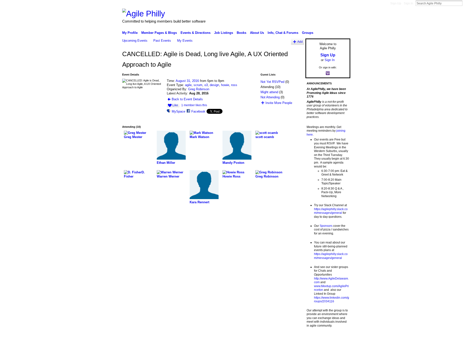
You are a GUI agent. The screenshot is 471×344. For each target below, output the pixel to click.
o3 (206, 85)
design (214, 85)
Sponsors (326, 226)
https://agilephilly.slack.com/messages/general (331, 211)
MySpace (178, 111)
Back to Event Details (187, 99)
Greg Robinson (198, 89)
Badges (294, 338)
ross (234, 85)
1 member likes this (194, 105)
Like (175, 105)
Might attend (269, 92)
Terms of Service (339, 338)
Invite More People (278, 103)
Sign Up (395, 3)
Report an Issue (314, 338)
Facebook (198, 111)
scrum (198, 85)
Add (300, 41)
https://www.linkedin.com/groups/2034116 (331, 299)
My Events (185, 40)
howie (225, 85)
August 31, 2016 (187, 81)
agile (188, 85)
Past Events (162, 40)
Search (466, 3)
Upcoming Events (134, 40)
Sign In (408, 3)
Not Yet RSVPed (272, 82)
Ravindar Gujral (159, 338)
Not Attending (270, 97)
